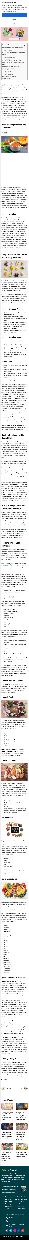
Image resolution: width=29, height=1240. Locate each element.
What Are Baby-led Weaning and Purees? (13, 47)
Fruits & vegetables (8, 74)
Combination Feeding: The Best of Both (12, 61)
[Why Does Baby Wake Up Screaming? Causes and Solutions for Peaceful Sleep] (22, 1106)
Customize (14, 19)
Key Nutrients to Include (8, 68)
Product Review (8, 1206)
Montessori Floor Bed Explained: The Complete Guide (21, 1154)
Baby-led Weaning (8, 50)
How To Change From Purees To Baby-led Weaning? (13, 63)
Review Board (21, 1197)
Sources (5, 1079)
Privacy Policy (21, 1208)
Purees (6, 49)
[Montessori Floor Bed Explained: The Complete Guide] (22, 1146)
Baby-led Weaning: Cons (9, 57)
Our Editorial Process (21, 1199)
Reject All (14, 23)
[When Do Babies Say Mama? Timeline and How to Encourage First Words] (7, 1106)
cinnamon (20, 197)
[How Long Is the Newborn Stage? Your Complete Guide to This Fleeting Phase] (22, 1126)
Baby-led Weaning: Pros (9, 55)
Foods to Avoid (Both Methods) (10, 66)
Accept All (14, 15)
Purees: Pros (7, 59)
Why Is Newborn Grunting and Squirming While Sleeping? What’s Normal (6, 1156)
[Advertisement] (14, 170)
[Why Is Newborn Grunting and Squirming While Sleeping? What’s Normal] (7, 1146)
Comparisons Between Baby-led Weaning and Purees (14, 53)
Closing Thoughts (6, 78)
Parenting (8, 1204)
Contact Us (21, 1201)
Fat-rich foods (7, 73)
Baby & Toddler (8, 1201)
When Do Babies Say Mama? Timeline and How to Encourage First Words (7, 1115)
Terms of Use (21, 1211)
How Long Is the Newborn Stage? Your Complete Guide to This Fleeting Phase (20, 1136)
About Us (21, 1204)
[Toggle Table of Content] (24, 45)
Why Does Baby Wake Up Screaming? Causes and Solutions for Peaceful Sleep (21, 1115)
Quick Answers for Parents (9, 76)
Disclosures (21, 1206)
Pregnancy (8, 1197)
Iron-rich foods (7, 69)
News (8, 1208)
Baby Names (8, 1199)
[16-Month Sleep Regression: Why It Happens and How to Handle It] (7, 1126)
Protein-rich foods (8, 71)
